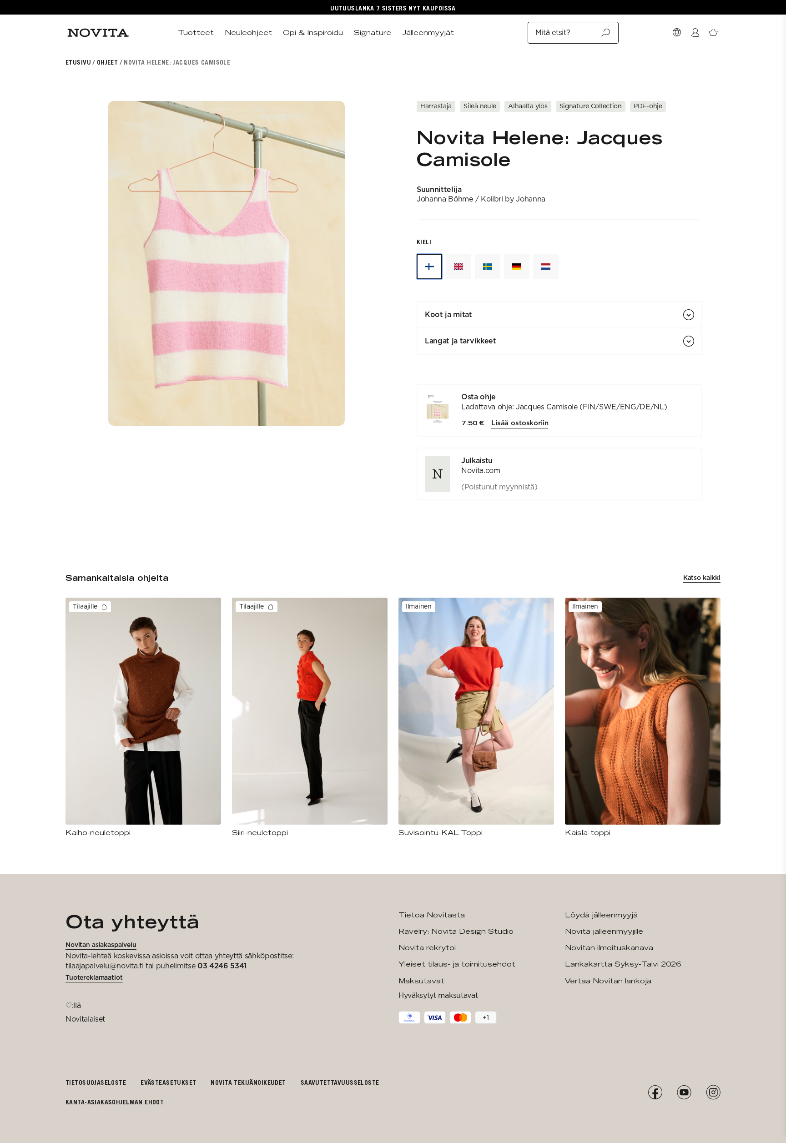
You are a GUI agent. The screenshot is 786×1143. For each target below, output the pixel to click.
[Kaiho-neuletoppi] (143, 718)
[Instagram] (713, 1092)
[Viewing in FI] (429, 266)
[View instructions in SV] (487, 266)
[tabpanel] (559, 442)
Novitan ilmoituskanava (609, 947)
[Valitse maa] (677, 32)
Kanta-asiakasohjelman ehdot (115, 1102)
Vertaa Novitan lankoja (608, 981)
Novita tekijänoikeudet (248, 1082)
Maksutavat (421, 981)
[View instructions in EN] (458, 266)
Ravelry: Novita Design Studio (456, 931)
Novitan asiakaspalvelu (101, 944)
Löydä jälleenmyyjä (601, 915)
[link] (559, 474)
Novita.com (480, 470)
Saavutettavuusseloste (340, 1082)
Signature (372, 32)
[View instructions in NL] (546, 266)
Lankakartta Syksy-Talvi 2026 (623, 964)
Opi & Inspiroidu (313, 32)
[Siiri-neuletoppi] (310, 718)
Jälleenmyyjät (428, 32)
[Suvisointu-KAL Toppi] (476, 718)
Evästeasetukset (168, 1082)
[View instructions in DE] (516, 266)
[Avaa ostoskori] (713, 32)
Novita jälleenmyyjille (604, 931)
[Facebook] (655, 1092)
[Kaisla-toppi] (642, 718)
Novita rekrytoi (427, 947)
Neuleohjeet (248, 32)
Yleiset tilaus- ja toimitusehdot (456, 964)
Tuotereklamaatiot (94, 977)
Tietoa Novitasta (431, 915)
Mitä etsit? (552, 32)
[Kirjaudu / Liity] (695, 32)
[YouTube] (684, 1092)
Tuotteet (196, 32)
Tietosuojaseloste (96, 1082)
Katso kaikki (701, 577)
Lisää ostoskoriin (519, 423)
